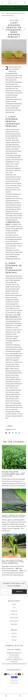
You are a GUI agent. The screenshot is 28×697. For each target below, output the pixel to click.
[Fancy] (12, 433)
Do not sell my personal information (14, 663)
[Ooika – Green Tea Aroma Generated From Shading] (14, 501)
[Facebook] (6, 433)
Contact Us (14, 661)
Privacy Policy (14, 655)
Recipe (14, 640)
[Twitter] (16, 433)
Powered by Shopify (14, 683)
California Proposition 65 (14, 659)
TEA (3, 13)
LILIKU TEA (15, 680)
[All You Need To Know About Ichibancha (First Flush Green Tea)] (14, 546)
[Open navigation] (3, 2)
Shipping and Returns (14, 653)
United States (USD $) (13, 670)
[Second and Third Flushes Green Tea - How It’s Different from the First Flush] (14, 457)
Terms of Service (14, 657)
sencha (13, 429)
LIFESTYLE (14, 614)
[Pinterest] (9, 433)
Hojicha (14, 636)
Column (14, 633)
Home (14, 604)
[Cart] (24, 2)
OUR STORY (14, 617)
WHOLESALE (14, 621)
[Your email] (6, 591)
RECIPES (14, 624)
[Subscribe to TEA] (19, 433)
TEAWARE (14, 611)
